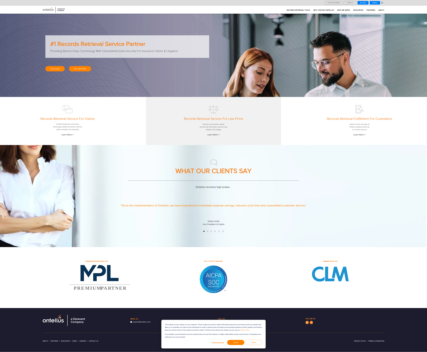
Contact (350, 3)
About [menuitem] (381, 10)
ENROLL (374, 3)
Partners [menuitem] (371, 10)
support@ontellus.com (141, 322)
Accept (235, 342)
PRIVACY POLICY (360, 341)
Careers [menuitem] (82, 341)
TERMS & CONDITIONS (376, 341)
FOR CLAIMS (55, 69)
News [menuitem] (75, 341)
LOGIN (364, 3)
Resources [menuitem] (358, 10)
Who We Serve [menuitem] (343, 10)
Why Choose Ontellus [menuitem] (323, 10)
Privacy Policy (245, 330)
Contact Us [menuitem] (93, 341)
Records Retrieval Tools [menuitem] (298, 10)
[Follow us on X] (311, 322)
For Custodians (334, 3)
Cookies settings (217, 342)
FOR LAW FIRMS (80, 69)
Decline (253, 342)
